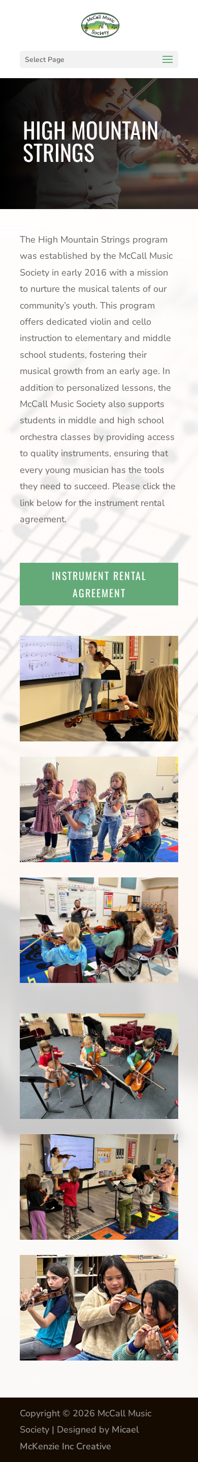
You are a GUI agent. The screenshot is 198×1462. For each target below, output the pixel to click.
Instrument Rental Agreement (99, 584)
